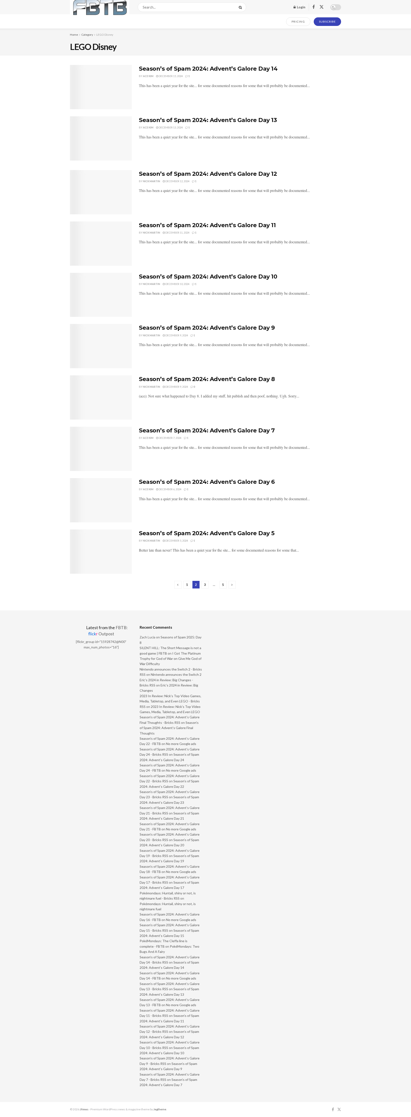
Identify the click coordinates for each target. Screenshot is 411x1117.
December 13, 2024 (170, 127)
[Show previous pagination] (177, 585)
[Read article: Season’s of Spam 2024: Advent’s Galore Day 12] (101, 192)
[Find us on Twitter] (321, 7)
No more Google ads (181, 744)
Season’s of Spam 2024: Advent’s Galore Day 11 (207, 225)
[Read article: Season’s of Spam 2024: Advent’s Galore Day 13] (101, 138)
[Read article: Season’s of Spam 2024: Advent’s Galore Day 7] (101, 449)
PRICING (298, 21)
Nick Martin (151, 181)
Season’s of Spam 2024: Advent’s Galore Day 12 (208, 173)
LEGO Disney (104, 34)
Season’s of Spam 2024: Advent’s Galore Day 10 (208, 276)
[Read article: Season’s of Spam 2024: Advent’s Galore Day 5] (101, 551)
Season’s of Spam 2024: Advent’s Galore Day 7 (207, 430)
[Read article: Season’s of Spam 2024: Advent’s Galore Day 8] (101, 397)
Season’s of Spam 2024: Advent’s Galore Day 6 (207, 481)
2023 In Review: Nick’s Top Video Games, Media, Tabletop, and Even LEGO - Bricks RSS (170, 701)
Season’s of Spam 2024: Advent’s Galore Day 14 (208, 68)
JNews (84, 1109)
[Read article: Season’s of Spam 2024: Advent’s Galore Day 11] (101, 243)
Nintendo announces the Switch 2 (176, 674)
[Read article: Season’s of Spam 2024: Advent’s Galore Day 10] (101, 295)
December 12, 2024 (177, 181)
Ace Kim (148, 76)
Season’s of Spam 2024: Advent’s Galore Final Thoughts (169, 727)
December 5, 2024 (176, 540)
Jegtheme (159, 1109)
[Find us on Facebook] (313, 7)
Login (300, 7)
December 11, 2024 (177, 232)
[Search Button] (241, 7)
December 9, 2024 (176, 335)
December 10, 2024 (177, 283)
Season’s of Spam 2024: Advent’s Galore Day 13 (208, 120)
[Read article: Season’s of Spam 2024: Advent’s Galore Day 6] (101, 500)
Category (87, 34)
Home (74, 34)
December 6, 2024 (169, 489)
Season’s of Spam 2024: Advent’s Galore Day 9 (207, 327)
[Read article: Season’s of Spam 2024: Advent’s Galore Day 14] (101, 87)
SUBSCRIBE (327, 21)
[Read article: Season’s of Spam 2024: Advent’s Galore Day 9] (101, 346)
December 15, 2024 (170, 76)
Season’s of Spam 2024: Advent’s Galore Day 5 (206, 533)
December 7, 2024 (169, 437)
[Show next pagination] (232, 585)
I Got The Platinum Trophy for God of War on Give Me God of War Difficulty (170, 658)
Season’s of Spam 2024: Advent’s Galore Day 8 (207, 379)
